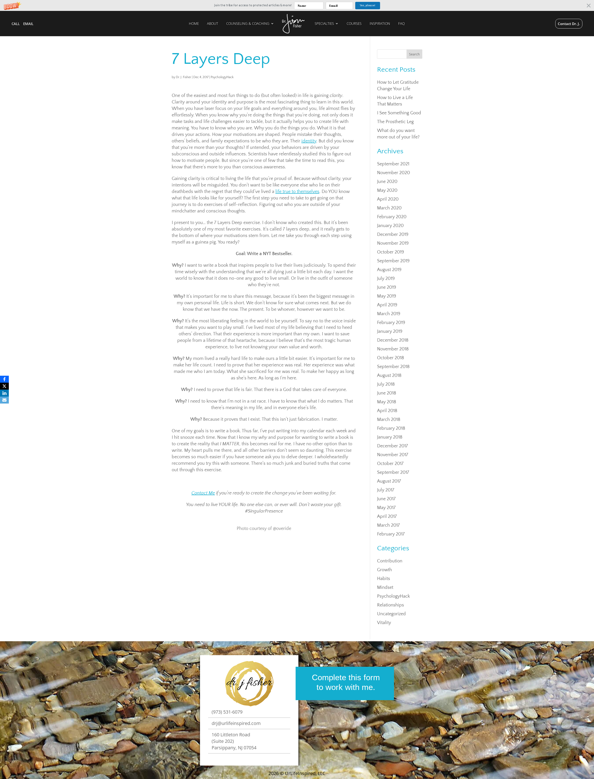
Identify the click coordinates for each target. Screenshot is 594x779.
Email (28, 23)
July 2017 (385, 490)
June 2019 (386, 287)
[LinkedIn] (4, 393)
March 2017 (388, 525)
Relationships (390, 605)
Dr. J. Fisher (183, 77)
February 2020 (392, 216)
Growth (384, 569)
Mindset (385, 587)
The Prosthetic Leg (395, 121)
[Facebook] (4, 379)
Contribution (389, 561)
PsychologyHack (222, 77)
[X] (4, 386)
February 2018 (391, 428)
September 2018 (393, 366)
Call (16, 23)
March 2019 (388, 313)
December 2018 (392, 340)
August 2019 (389, 269)
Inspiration (380, 24)
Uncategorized (391, 613)
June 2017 (386, 498)
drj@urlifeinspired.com (236, 723)
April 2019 (387, 305)
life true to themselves (297, 191)
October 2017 (390, 463)
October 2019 (390, 252)
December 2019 (392, 234)
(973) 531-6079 (227, 712)
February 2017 (391, 534)
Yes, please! (367, 5)
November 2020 (393, 172)
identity (308, 141)
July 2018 (386, 384)
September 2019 (393, 260)
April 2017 (387, 516)
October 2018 (390, 357)
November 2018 (393, 349)
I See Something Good (399, 112)
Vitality (384, 622)
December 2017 (392, 446)
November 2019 (393, 243)
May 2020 (387, 190)
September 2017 (393, 472)
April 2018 (387, 410)
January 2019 (389, 331)
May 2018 (386, 401)
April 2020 (388, 199)
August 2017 (389, 481)
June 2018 (386, 393)
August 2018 (389, 375)
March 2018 (388, 419)
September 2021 (393, 164)
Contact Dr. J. (569, 23)
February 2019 (391, 322)
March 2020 (389, 208)
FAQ (401, 24)
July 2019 (386, 278)
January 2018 (389, 437)
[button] (297, 5)
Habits (383, 578)
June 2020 (387, 181)
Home (194, 24)
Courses (354, 24)
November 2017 (392, 454)
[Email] (4, 400)
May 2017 (386, 507)
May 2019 (386, 296)
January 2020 (390, 225)
